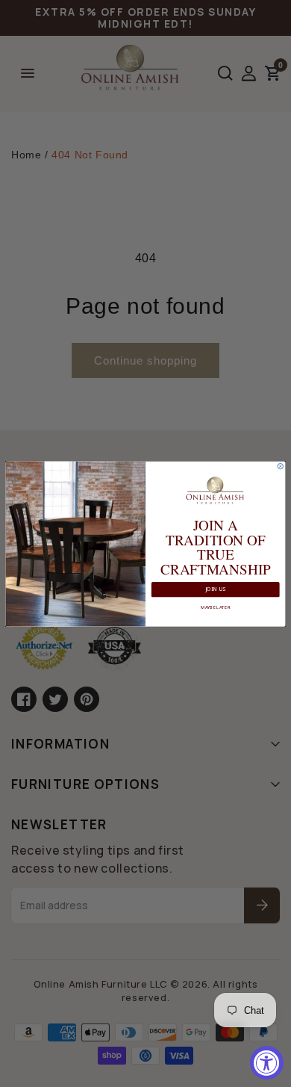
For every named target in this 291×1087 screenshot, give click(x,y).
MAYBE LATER (215, 607)
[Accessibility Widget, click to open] (267, 1063)
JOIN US (215, 589)
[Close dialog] (281, 466)
